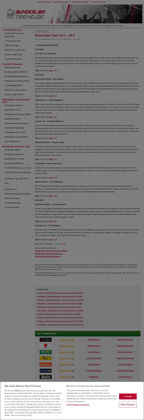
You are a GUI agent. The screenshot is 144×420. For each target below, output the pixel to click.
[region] (72, 401)
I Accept (127, 396)
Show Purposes (128, 405)
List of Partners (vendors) (77, 405)
